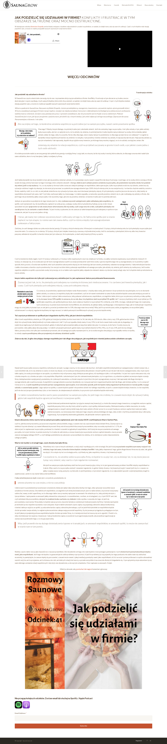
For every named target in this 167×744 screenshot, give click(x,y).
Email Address (20, 713)
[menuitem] (99, 5)
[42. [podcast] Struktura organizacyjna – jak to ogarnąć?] (165, 372)
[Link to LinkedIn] (150, 740)
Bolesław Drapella (37, 26)
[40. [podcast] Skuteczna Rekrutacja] (2, 372)
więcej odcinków (84, 77)
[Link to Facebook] (147, 740)
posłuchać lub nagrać (84, 569)
